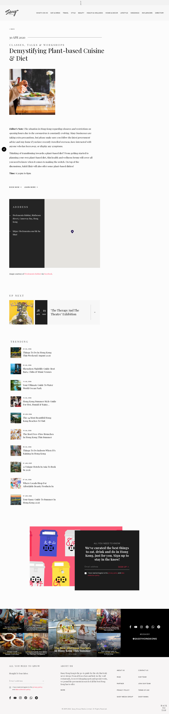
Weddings (135, 13)
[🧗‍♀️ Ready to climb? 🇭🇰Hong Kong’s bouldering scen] (12, 621)
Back (13, 29)
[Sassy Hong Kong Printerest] (147, 627)
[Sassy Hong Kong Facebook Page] (130, 627)
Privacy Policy (123, 690)
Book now (14, 187)
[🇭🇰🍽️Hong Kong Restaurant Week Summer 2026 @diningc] (12, 645)
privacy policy (113, 573)
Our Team (142, 677)
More (63, 690)
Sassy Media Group (125, 697)
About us (121, 670)
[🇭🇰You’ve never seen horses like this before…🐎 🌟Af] (109, 621)
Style (73, 13)
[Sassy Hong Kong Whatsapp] (153, 627)
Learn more (30, 187)
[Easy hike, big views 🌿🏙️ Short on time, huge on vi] (109, 645)
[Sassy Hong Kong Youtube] (135, 627)
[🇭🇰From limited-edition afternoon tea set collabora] (72, 633)
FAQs (119, 677)
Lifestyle (124, 13)
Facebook (48, 274)
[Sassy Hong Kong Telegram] (158, 627)
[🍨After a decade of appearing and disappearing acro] (36, 621)
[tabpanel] (33, 352)
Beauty (81, 13)
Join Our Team (144, 684)
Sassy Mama (143, 697)
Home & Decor (111, 13)
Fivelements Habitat (32, 274)
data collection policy (22, 689)
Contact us (143, 670)
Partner (120, 684)
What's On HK (42, 13)
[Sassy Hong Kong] (11, 12)
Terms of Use (143, 690)
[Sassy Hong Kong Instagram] (141, 627)
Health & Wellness (95, 13)
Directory (159, 13)
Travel (65, 13)
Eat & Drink (55, 13)
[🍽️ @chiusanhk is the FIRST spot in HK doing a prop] (36, 645)
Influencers (147, 13)
